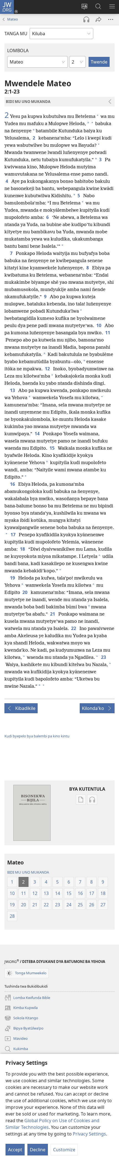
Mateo (12, 19)
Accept (15, 1150)
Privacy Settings (89, 1134)
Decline (37, 1150)
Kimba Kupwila (21, 1008)
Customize (64, 1150)
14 (38, 433)
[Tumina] (99, 19)
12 (48, 368)
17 (14, 534)
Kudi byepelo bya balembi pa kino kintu (36, 735)
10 (99, 325)
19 (13, 578)
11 (108, 332)
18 (23, 549)
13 (13, 390)
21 (53, 614)
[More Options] (111, 19)
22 (74, 628)
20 (25, 592)
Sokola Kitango (21, 1018)
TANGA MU (15, 34)
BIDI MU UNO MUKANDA (28, 872)
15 (53, 448)
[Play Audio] (86, 19)
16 (13, 484)
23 (104, 657)
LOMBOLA (18, 50)
